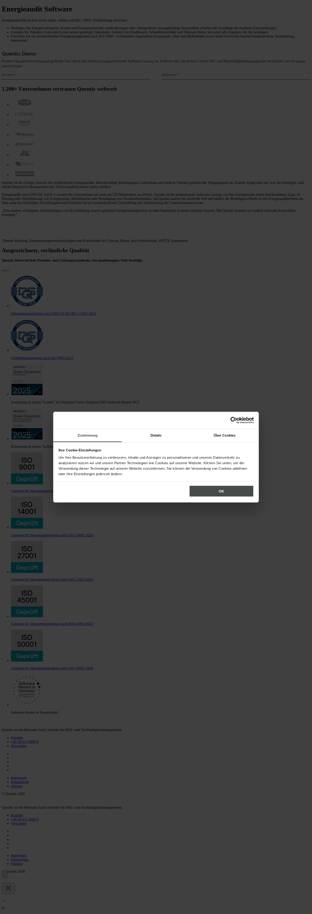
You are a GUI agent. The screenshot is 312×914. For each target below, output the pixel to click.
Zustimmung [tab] (87, 435)
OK (221, 491)
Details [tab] (156, 435)
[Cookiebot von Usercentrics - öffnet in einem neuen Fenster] (234, 420)
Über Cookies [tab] (224, 435)
